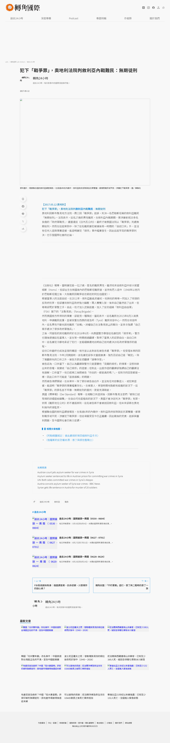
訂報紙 (109, 723)
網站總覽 (128, 723)
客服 (55, 723)
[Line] (23, 214)
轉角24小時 (40, 78)
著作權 (80, 723)
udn (6, 62)
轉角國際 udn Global (17, 62)
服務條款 (72, 723)
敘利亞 (57, 501)
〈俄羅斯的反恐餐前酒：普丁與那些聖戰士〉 (70, 440)
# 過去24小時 (39, 512)
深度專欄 (46, 18)
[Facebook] (23, 206)
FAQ (49, 723)
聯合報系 (100, 723)
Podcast (73, 18)
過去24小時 (16, 18)
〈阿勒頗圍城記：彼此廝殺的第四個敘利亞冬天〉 (72, 435)
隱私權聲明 (89, 723)
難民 (66, 501)
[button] (143, 7)
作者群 (128, 18)
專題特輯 (101, 18)
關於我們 (155, 18)
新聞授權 (62, 723)
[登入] (158, 7)
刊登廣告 (41, 723)
